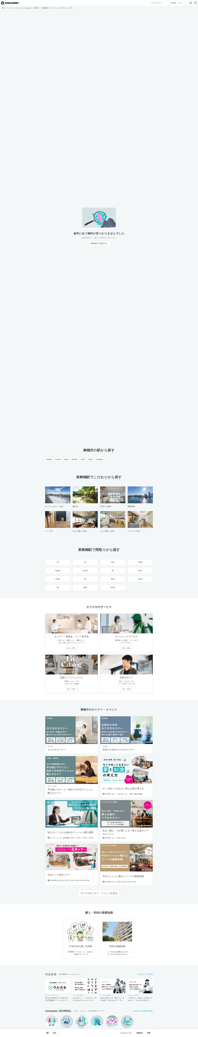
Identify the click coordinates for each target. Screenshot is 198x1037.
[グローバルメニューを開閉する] (195, 3)
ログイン (177, 3)
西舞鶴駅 (74, 459)
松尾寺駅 (58, 459)
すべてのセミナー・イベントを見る (99, 893)
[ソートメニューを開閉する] (47, 1033)
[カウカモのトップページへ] (10, 2)
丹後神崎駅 (99, 459)
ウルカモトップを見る (145, 974)
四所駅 (83, 459)
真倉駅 (66, 459)
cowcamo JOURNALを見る (143, 1011)
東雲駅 (90, 459)
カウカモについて (156, 3)
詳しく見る (71, 648)
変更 (148, 1033)
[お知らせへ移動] (190, 3)
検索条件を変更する (99, 243)
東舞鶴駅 (49, 459)
